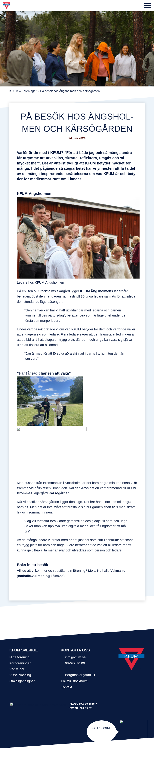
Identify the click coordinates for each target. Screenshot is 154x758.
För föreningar (20, 663)
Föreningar (29, 91)
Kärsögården (59, 493)
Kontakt (66, 687)
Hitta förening (19, 657)
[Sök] (138, 5)
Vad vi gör (16, 669)
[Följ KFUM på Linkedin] (102, 734)
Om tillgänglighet (22, 681)
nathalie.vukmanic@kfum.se (40, 576)
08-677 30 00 (75, 663)
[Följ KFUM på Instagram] (101, 734)
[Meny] (147, 5)
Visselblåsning (20, 675)
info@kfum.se (75, 657)
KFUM (13, 91)
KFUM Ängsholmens (96, 291)
